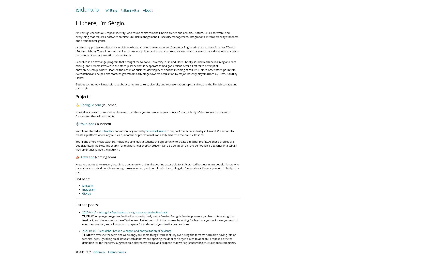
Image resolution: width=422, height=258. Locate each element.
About (148, 10)
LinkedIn (87, 185)
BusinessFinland (156, 131)
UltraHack (108, 131)
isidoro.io (87, 9)
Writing (111, 10)
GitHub (86, 193)
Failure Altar (130, 10)
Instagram (88, 189)
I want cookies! (117, 252)
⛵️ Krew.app (85, 157)
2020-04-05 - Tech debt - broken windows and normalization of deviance (126, 231)
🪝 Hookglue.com (88, 105)
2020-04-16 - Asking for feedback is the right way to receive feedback (124, 212)
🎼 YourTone (85, 124)
